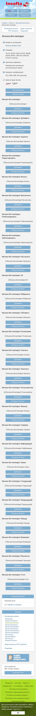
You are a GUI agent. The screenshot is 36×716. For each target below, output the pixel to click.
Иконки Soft (9, 638)
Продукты (24, 11)
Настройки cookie (18, 701)
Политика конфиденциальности (17, 692)
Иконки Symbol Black (12, 627)
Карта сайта (29, 686)
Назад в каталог (18, 113)
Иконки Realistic (10, 636)
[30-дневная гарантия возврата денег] (18, 657)
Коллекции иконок (11, 29)
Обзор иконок (18, 90)
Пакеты (11, 15)
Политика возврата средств (17, 695)
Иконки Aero (9, 634)
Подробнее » (17, 709)
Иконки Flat (9, 619)
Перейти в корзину (14, 605)
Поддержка (25, 15)
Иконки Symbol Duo (11, 625)
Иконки (18, 683)
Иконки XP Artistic (11, 640)
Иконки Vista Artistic (11, 629)
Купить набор (18, 94)
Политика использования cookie (17, 698)
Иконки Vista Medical (12, 632)
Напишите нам (18, 673)
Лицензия (24, 31)
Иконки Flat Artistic (11, 621)
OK (18, 713)
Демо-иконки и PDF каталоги (16, 644)
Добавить (18, 109)
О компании (18, 686)
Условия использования (18, 689)
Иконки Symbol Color (13, 46)
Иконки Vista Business (12, 630)
